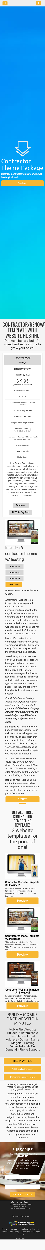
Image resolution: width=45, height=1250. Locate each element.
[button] (7, 537)
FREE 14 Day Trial (20, 512)
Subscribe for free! (22, 1194)
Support (21, 1234)
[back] (5, 3)
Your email (9, 1183)
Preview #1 (14, 566)
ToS (17, 1238)
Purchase (22, 183)
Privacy (22, 1238)
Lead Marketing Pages (31, 1232)
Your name (9, 1173)
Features (13, 1229)
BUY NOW (14, 584)
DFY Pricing (14, 1232)
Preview (22, 900)
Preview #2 (14, 572)
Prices (5, 1232)
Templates (24, 1229)
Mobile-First (34, 1229)
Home (4, 1229)
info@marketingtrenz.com (22, 1208)
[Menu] (38, 3)
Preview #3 (14, 578)
